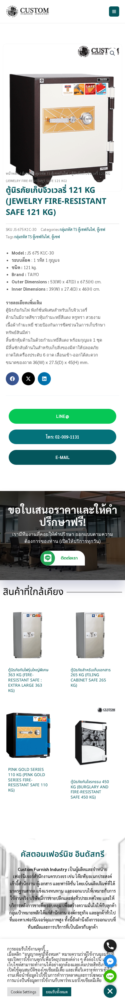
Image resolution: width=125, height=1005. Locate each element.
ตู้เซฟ (26, 173)
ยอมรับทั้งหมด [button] (57, 991)
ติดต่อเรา (69, 558)
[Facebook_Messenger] (110, 961)
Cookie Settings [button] (23, 991)
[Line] (110, 976)
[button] (112, 53)
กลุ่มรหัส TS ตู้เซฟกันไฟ (50, 173)
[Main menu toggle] (114, 11)
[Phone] (110, 945)
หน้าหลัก (12, 173)
